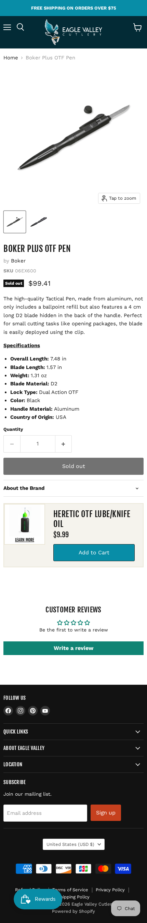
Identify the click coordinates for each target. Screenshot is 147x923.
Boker (18, 261)
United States (70, 844)
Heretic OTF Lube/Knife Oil (92, 519)
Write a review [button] (73, 648)
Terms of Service (70, 889)
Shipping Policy (73, 896)
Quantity (13, 429)
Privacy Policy (110, 889)
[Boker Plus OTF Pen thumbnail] (15, 222)
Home (10, 58)
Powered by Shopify (73, 911)
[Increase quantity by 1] (63, 443)
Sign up (106, 812)
